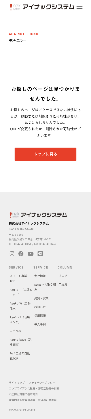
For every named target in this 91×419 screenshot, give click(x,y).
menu (79, 6)
